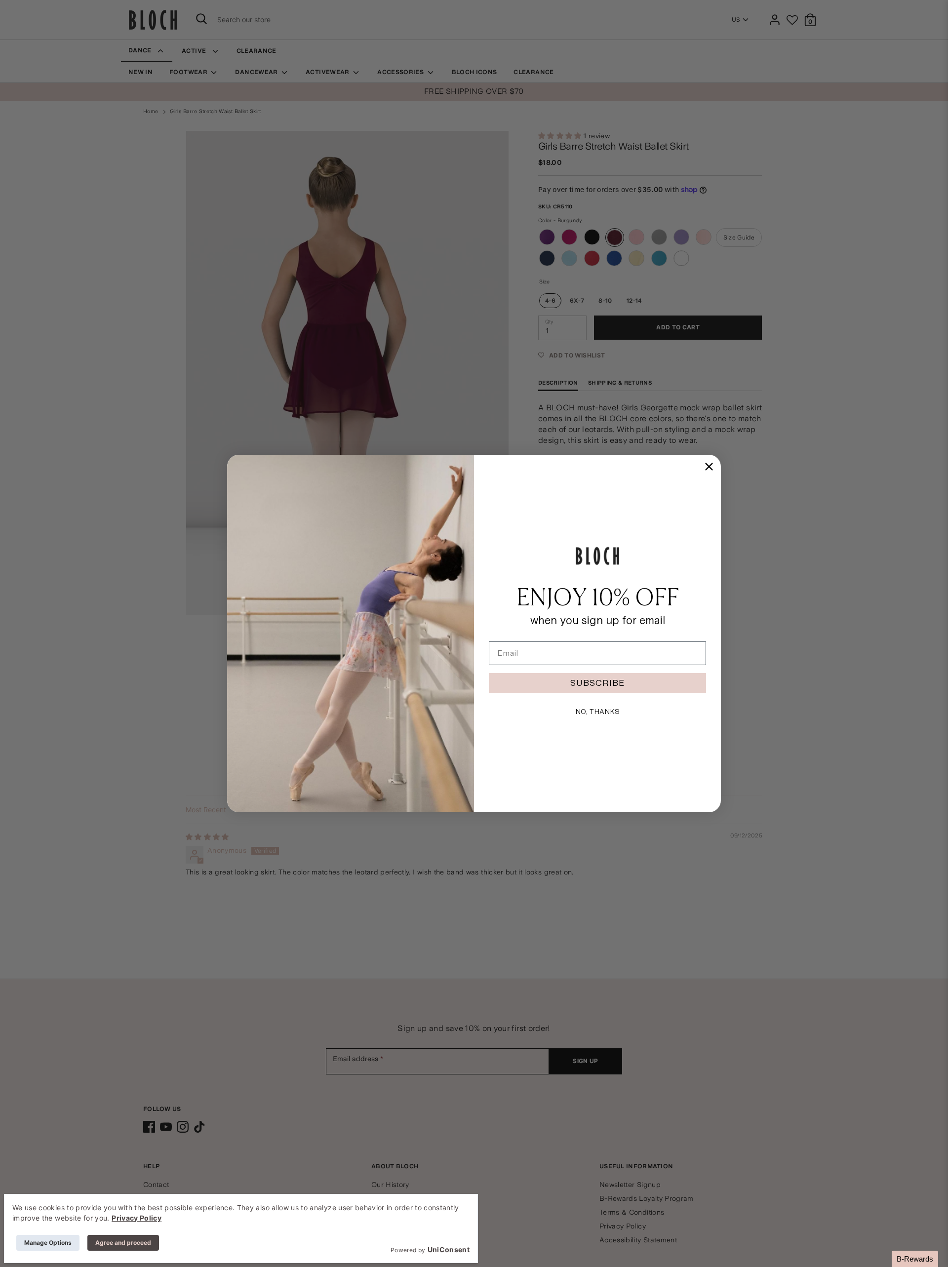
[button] (915, 1259)
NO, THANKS (597, 711)
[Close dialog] (709, 467)
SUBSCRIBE (597, 682)
